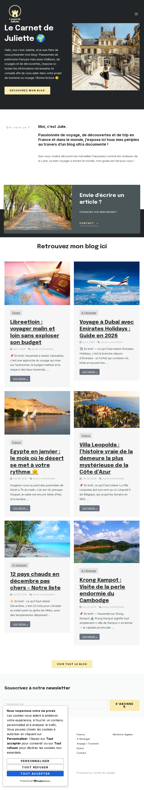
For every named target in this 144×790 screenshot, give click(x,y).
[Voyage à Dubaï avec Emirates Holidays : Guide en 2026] (107, 283)
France (16, 442)
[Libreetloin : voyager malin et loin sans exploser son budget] (37, 283)
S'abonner (125, 705)
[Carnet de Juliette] (15, 14)
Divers (16, 313)
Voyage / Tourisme (88, 743)
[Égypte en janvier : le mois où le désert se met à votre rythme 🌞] (37, 412)
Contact (81, 752)
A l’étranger (83, 738)
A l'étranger (88, 313)
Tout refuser (35, 767)
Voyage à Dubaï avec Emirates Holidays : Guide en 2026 (107, 329)
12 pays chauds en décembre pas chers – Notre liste (35, 581)
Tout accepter (35, 773)
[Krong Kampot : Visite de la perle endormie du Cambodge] (107, 541)
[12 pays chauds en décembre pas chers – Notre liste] (37, 538)
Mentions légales (123, 734)
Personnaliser (35, 761)
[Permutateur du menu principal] (136, 14)
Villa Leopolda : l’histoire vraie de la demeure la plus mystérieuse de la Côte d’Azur (106, 458)
